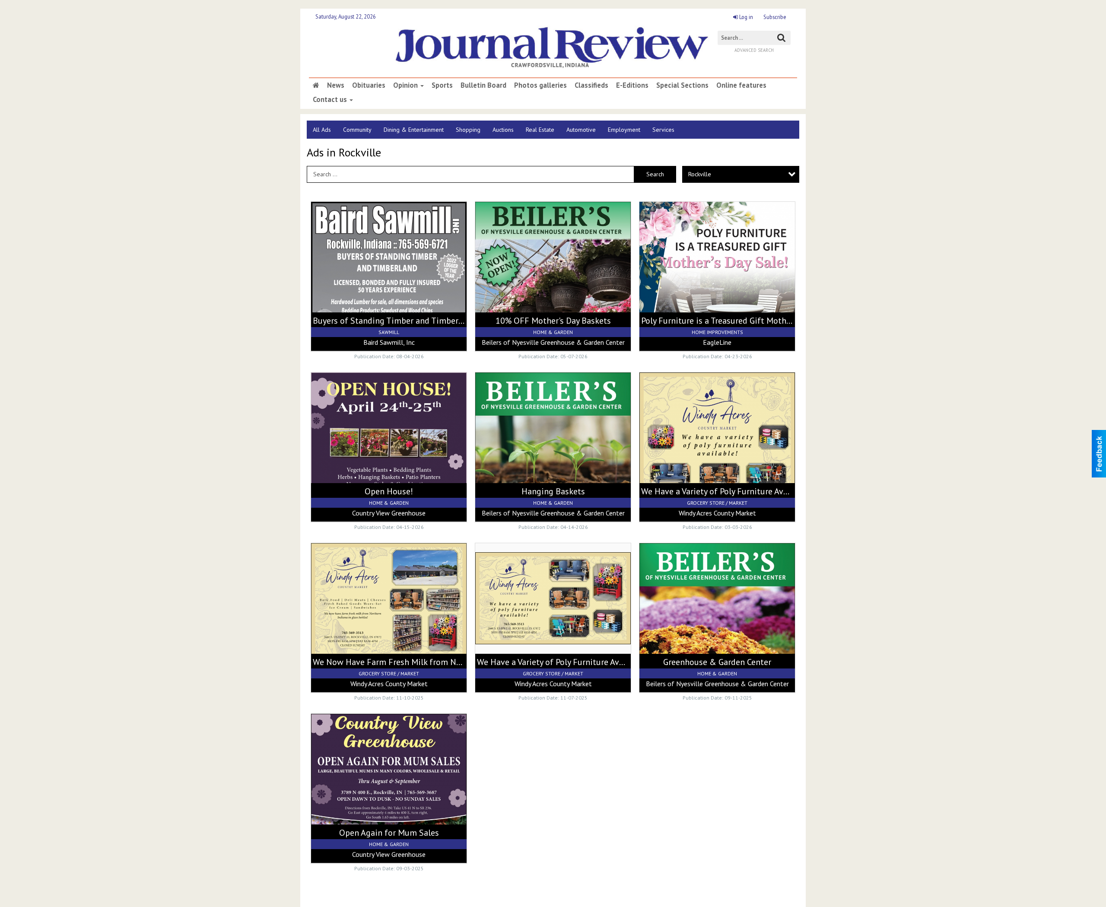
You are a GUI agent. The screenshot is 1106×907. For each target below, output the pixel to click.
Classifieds (591, 85)
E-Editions (632, 85)
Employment (624, 130)
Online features (741, 85)
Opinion (406, 85)
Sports (442, 85)
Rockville (699, 174)
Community (357, 130)
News (335, 85)
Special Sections (682, 85)
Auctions (503, 130)
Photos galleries (540, 85)
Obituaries (368, 85)
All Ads (322, 130)
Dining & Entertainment (414, 130)
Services (663, 130)
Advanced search (754, 50)
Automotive (581, 130)
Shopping (468, 130)
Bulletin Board (483, 85)
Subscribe (774, 16)
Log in (745, 16)
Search (655, 174)
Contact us (331, 99)
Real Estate (540, 130)
